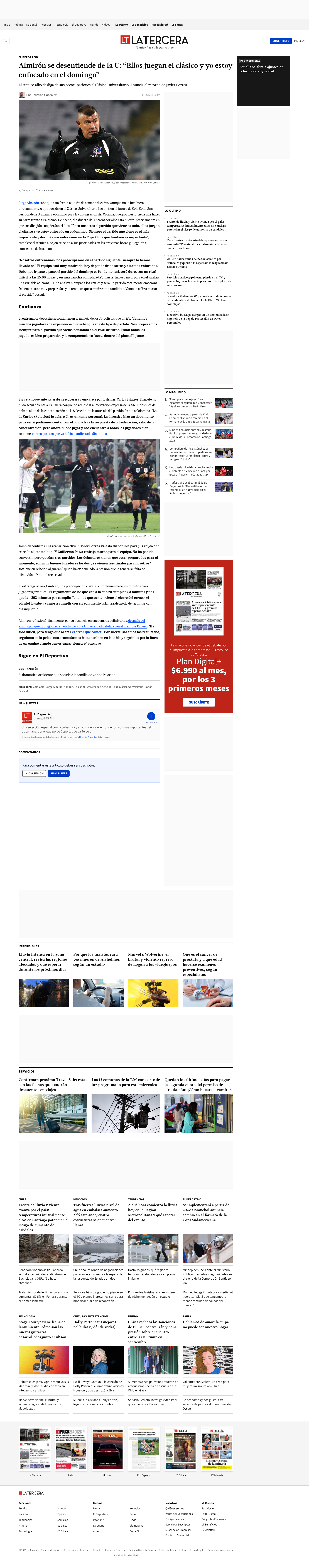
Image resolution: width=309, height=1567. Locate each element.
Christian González (44, 95)
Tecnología (61, 24)
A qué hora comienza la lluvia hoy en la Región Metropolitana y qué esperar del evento (152, 1212)
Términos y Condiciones (61, 737)
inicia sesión (34, 773)
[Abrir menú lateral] (6, 41)
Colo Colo (39, 687)
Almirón (68, 687)
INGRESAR (300, 40)
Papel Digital (159, 24)
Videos (106, 24)
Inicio (7, 24)
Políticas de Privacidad (87, 737)
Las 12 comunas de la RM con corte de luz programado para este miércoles (126, 1082)
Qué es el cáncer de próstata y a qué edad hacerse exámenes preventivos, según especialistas (202, 965)
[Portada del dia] (199, 633)
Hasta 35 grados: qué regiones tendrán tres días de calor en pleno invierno (151, 1274)
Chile (22, 1199)
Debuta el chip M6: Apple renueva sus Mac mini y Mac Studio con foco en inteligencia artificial (44, 1386)
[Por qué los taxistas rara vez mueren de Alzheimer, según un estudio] (98, 993)
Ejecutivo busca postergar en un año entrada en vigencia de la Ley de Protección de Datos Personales (198, 319)
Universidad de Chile (99, 687)
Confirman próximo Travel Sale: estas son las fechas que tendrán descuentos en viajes (53, 1085)
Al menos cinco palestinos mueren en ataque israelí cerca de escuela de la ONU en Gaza (153, 1386)
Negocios (46, 24)
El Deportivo (79, 24)
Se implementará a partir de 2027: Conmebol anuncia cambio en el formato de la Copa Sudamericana (189, 418)
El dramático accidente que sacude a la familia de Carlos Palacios (67, 674)
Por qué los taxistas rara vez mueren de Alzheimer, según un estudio (97, 960)
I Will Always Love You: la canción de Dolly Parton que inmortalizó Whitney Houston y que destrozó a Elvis (98, 1386)
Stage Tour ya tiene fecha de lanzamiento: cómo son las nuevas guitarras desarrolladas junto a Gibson (42, 1329)
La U (115, 687)
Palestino (80, 687)
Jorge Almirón (29, 203)
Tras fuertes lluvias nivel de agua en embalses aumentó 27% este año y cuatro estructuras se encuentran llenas (197, 244)
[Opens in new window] (108, 1470)
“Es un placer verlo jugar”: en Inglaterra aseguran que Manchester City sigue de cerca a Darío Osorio (190, 402)
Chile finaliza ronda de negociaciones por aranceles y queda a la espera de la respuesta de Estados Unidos (197, 263)
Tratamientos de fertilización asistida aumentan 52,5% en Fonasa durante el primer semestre (43, 1296)
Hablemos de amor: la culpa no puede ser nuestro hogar (206, 1324)
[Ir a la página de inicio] (154, 40)
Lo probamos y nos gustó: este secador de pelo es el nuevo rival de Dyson (207, 1404)
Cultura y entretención (90, 1316)
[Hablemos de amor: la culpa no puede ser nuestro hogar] (208, 1360)
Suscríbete (60, 773)
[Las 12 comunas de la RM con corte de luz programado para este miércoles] (126, 1113)
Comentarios (46, 190)
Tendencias (136, 1199)
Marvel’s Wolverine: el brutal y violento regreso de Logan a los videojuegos (152, 960)
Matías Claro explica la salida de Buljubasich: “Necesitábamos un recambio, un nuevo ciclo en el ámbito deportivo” (189, 488)
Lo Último (121, 24)
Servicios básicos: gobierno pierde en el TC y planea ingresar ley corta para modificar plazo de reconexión (199, 281)
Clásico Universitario (131, 687)
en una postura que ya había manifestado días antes (69, 434)
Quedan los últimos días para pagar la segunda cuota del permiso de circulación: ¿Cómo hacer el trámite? (198, 1085)
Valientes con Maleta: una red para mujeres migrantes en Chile (206, 1384)
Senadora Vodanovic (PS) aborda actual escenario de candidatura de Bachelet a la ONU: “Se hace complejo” (199, 300)
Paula (187, 1316)
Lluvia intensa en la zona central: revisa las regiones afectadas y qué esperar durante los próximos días (43, 962)
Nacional (31, 24)
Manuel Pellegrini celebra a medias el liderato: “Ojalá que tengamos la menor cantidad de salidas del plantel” (208, 1298)
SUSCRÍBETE (199, 702)
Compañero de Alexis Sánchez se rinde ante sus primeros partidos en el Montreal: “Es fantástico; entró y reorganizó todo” (191, 454)
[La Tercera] (35, 1470)
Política (18, 24)
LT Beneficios (139, 24)
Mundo (94, 24)
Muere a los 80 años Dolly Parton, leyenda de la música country (95, 1402)
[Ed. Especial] (144, 1470)
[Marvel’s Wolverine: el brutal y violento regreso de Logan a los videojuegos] (153, 993)
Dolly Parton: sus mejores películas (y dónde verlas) (94, 1324)
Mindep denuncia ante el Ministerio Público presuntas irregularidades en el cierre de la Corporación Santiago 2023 (191, 435)
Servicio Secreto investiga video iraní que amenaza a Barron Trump (152, 1402)
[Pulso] (71, 1470)
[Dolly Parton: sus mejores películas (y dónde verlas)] (98, 1360)
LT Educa (177, 24)
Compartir (27, 190)
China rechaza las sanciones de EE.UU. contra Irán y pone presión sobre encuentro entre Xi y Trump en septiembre (152, 1332)
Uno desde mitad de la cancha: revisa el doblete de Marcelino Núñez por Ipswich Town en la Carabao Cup (191, 471)
